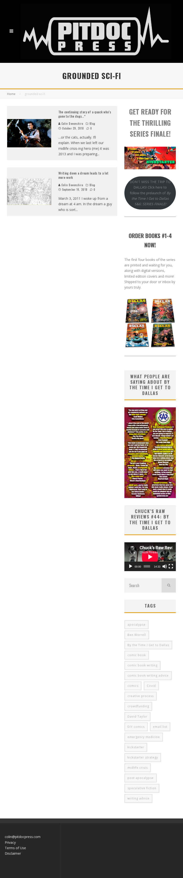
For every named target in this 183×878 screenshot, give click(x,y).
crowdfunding (138, 706)
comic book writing (142, 665)
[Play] (130, 566)
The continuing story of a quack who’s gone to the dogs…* (84, 114)
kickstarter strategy (142, 757)
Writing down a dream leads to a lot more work (83, 175)
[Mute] (164, 566)
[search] (169, 585)
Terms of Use (15, 848)
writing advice (138, 798)
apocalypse (136, 625)
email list (160, 727)
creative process (140, 696)
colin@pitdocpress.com (23, 836)
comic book (136, 655)
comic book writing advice (148, 675)
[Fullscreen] (170, 566)
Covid (151, 686)
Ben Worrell (136, 635)
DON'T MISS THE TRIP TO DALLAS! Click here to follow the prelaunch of (150, 193)
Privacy (10, 842)
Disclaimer (13, 853)
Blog (92, 123)
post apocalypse (140, 778)
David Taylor (137, 716)
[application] (150, 556)
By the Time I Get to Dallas (148, 645)
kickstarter (135, 747)
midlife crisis (137, 768)
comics (132, 686)
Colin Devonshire (72, 123)
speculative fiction (141, 788)
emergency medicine (143, 737)
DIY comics (136, 727)
